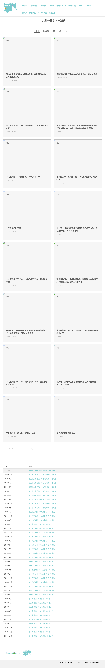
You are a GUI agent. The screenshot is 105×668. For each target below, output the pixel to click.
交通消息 (32, 13)
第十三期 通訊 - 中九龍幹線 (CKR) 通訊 (42, 586)
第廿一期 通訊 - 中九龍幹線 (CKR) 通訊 (42, 553)
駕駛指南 (34, 6)
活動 (54, 31)
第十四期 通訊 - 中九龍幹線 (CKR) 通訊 (42, 582)
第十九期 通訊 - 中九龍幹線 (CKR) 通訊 (42, 561)
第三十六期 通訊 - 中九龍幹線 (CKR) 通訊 (42, 487)
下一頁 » (31, 449)
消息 (60, 31)
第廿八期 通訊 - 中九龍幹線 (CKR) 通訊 (42, 520)
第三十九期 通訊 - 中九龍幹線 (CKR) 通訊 (42, 475)
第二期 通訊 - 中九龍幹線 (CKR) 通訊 (41, 632)
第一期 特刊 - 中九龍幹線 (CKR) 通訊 (41, 524)
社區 (80, 6)
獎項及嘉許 (72, 6)
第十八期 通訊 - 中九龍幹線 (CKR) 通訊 (42, 566)
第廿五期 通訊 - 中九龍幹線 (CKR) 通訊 (42, 537)
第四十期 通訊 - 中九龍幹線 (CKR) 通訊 (42, 470)
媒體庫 (88, 6)
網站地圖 (63, 662)
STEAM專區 (42, 13)
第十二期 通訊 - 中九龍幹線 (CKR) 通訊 (42, 590)
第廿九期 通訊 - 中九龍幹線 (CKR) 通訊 (42, 516)
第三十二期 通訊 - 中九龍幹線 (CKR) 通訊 (42, 504)
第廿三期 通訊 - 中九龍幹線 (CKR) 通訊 (42, 545)
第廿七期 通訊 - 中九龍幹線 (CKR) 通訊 (42, 528)
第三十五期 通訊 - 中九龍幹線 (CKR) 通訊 (42, 491)
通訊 (67, 31)
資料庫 (24, 13)
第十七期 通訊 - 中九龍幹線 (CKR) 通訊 (42, 570)
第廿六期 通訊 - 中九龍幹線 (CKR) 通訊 (42, 532)
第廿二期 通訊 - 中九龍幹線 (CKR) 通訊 (42, 549)
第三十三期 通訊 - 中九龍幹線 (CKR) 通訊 (42, 499)
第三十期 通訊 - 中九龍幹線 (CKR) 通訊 (42, 512)
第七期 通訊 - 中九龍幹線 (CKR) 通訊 (41, 611)
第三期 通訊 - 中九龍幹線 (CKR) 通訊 (41, 628)
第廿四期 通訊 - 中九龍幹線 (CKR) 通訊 (42, 541)
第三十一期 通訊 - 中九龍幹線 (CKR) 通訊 (42, 508)
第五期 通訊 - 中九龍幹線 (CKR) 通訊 (41, 619)
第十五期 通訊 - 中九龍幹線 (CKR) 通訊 (42, 578)
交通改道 (46, 31)
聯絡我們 (52, 13)
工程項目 (51, 6)
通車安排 (25, 6)
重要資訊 (79, 662)
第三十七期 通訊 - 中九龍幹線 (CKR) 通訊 (42, 483)
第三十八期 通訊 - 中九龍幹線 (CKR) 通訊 (42, 479)
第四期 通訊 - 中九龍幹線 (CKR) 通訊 (41, 623)
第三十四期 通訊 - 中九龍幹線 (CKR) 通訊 (42, 495)
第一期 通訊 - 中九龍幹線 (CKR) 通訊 (41, 636)
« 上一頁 (7, 449)
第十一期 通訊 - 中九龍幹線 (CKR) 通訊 (42, 594)
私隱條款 (71, 662)
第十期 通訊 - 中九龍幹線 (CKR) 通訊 (41, 599)
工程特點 (42, 6)
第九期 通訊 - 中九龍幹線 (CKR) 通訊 (41, 603)
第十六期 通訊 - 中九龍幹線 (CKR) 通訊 (42, 574)
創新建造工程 (61, 6)
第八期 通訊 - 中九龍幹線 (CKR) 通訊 (41, 607)
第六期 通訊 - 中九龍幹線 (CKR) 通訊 (41, 615)
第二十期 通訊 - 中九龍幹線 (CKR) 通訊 (42, 557)
